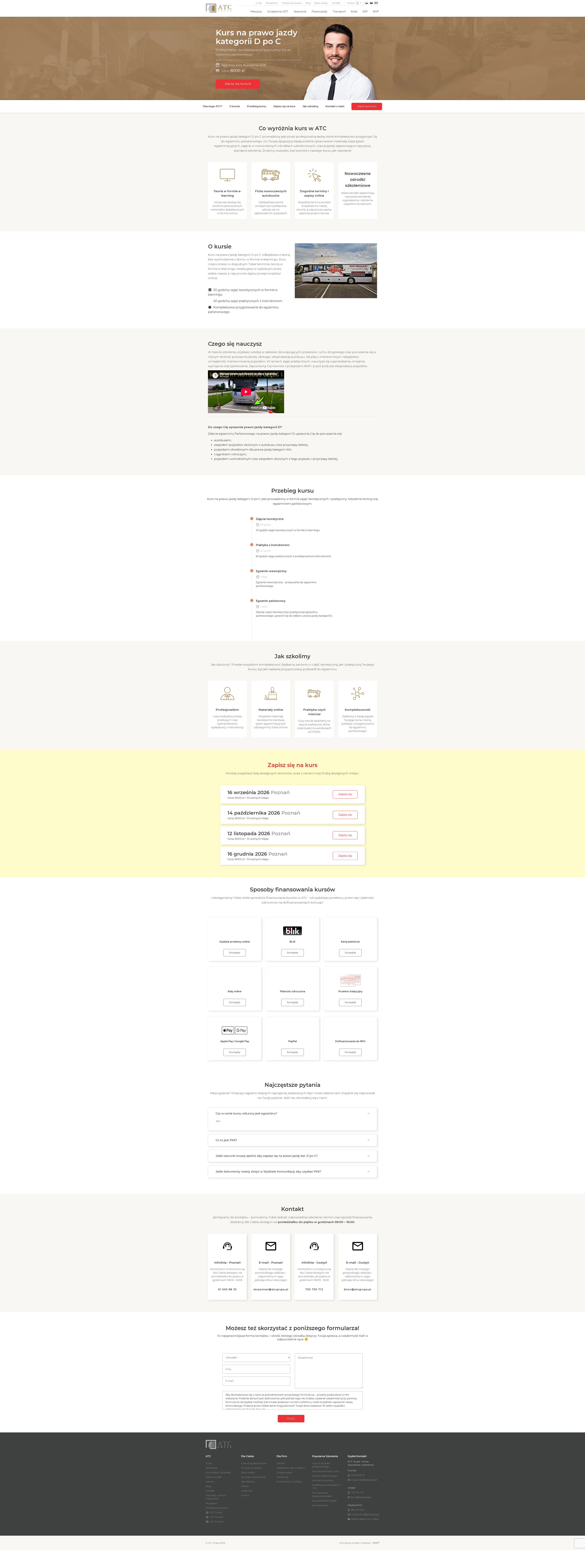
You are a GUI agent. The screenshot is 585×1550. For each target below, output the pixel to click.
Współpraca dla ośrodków (291, 1468)
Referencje (211, 1468)
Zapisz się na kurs (238, 83)
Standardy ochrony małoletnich (216, 1497)
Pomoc (245, 1495)
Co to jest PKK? (226, 1140)
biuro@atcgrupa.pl (357, 1289)
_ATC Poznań (216, 1517)
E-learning (246, 1490)
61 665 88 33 (227, 1289)
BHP (376, 11)
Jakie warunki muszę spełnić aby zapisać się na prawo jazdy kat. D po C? (267, 1156)
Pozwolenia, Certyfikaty (218, 1472)
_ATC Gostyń (216, 1512)
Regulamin (211, 1503)
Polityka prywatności (217, 1508)
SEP (365, 11)
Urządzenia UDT (277, 11)
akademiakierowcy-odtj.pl (363, 1519)
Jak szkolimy (248, 1481)
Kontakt (336, 3)
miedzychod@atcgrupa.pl (363, 1514)
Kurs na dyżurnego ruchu (325, 1471)
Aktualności (272, 3)
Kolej (354, 11)
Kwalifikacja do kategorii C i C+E (326, 1487)
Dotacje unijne (284, 1472)
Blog (308, 3)
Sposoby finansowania (253, 1477)
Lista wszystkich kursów (254, 1463)
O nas (259, 3)
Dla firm (281, 1463)
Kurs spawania (320, 1505)
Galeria (244, 1486)
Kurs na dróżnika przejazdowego (321, 1465)
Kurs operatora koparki (324, 1500)
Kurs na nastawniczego (324, 1476)
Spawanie (300, 11)
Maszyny (256, 11)
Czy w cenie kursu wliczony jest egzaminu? (246, 1113)
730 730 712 (314, 1289)
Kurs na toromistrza (322, 1480)
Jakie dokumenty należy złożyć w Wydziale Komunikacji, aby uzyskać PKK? (268, 1171)
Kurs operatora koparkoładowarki (322, 1494)
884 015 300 (356, 1510)
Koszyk (351, 3)
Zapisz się (345, 794)
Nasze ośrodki (213, 1477)
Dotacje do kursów (292, 3)
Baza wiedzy (321, 3)
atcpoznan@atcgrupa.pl (270, 1289)
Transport (339, 11)
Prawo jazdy (319, 11)
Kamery (210, 1481)
